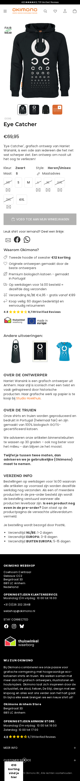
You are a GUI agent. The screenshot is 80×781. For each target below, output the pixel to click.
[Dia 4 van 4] (57, 110)
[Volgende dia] (71, 351)
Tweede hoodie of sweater (39, 258)
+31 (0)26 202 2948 (17, 604)
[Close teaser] (24, 760)
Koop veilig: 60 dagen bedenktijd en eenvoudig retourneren (36, 303)
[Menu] (5, 11)
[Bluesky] (21, 626)
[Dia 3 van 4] (46, 110)
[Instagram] (14, 626)
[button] (13, 771)
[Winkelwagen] (75, 11)
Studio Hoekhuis (28, 398)
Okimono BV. (33, 773)
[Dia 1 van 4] (23, 110)
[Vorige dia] (8, 351)
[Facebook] (6, 626)
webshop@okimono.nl (19, 611)
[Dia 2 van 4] (34, 110)
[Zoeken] (45, 11)
